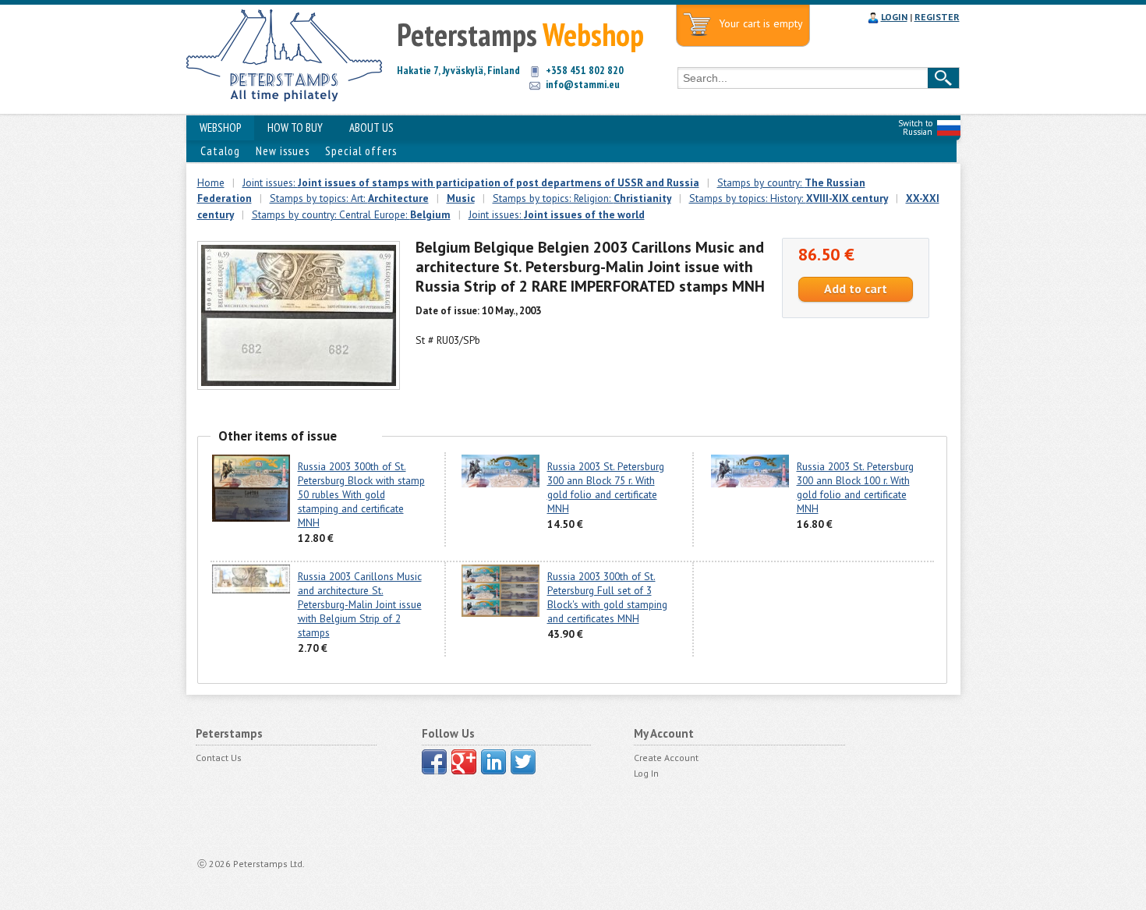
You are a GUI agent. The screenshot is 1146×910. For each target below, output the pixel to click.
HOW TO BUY (295, 127)
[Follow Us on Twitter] (523, 761)
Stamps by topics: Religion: (582, 198)
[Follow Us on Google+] (463, 761)
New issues (282, 150)
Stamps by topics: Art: (349, 198)
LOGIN (894, 17)
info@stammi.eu (583, 84)
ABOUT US (371, 127)
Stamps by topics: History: (788, 198)
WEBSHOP (220, 127)
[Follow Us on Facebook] (434, 761)
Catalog (220, 150)
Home (211, 182)
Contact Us (219, 757)
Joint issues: (470, 182)
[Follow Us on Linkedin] (493, 761)
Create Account (666, 757)
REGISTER (937, 17)
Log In (646, 773)
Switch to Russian (915, 127)
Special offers (361, 150)
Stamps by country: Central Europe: (351, 214)
